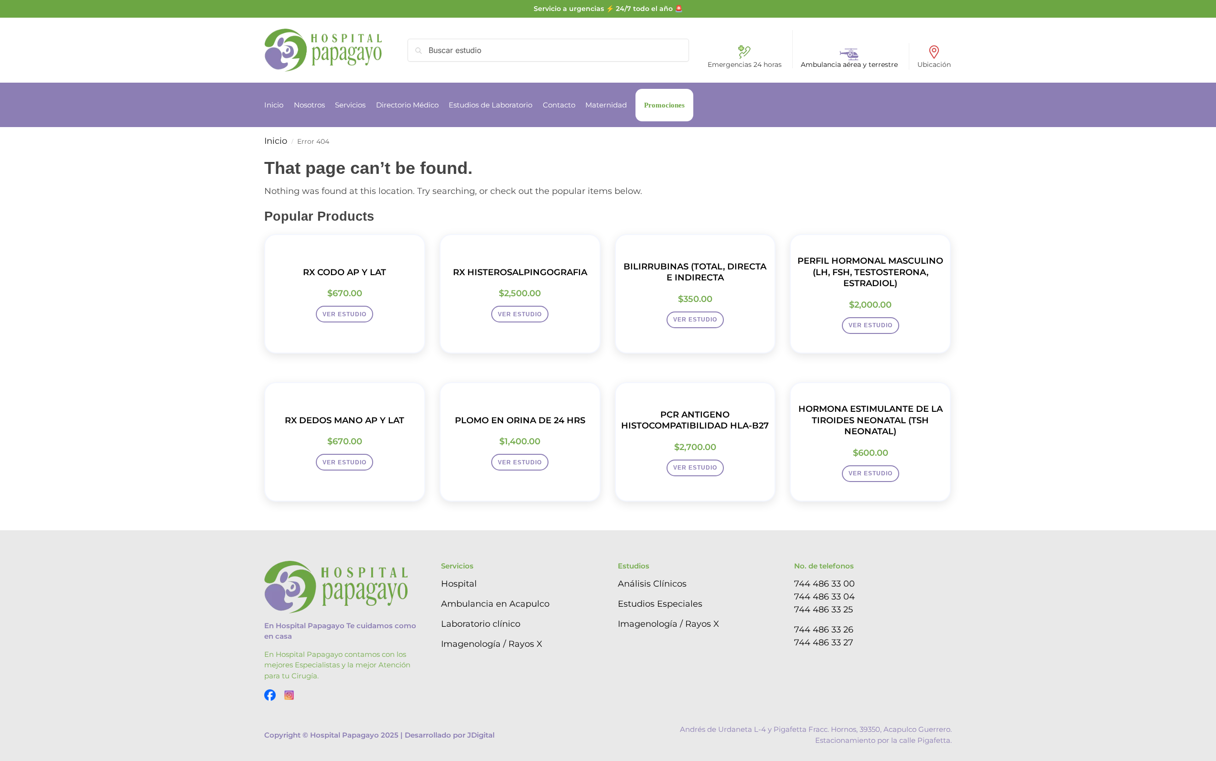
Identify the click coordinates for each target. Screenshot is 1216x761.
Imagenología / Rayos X (491, 644)
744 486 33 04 (824, 596)
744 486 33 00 (824, 584)
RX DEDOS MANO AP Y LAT (344, 420)
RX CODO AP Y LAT (344, 272)
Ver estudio (344, 314)
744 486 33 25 (823, 609)
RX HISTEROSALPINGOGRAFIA (520, 272)
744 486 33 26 (823, 629)
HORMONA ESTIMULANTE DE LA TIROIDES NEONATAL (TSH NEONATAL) (870, 420)
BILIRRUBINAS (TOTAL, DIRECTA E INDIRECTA (695, 272)
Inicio (275, 141)
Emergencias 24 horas (745, 64)
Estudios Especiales (660, 604)
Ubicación (934, 64)
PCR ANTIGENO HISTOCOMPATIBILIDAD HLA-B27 (695, 420)
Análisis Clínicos (652, 584)
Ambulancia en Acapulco (495, 604)
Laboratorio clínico (480, 624)
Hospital (459, 584)
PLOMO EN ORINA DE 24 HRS (520, 420)
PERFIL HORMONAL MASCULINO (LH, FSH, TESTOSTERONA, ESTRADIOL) (870, 272)
